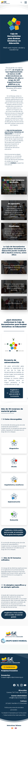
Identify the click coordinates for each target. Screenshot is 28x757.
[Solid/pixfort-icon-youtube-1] (25, 685)
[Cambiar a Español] (12, 728)
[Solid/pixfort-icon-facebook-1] (14, 685)
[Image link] (14, 634)
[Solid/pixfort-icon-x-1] (18, 685)
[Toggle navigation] (25, 2)
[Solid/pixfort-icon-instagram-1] (21, 685)
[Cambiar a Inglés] (16, 728)
